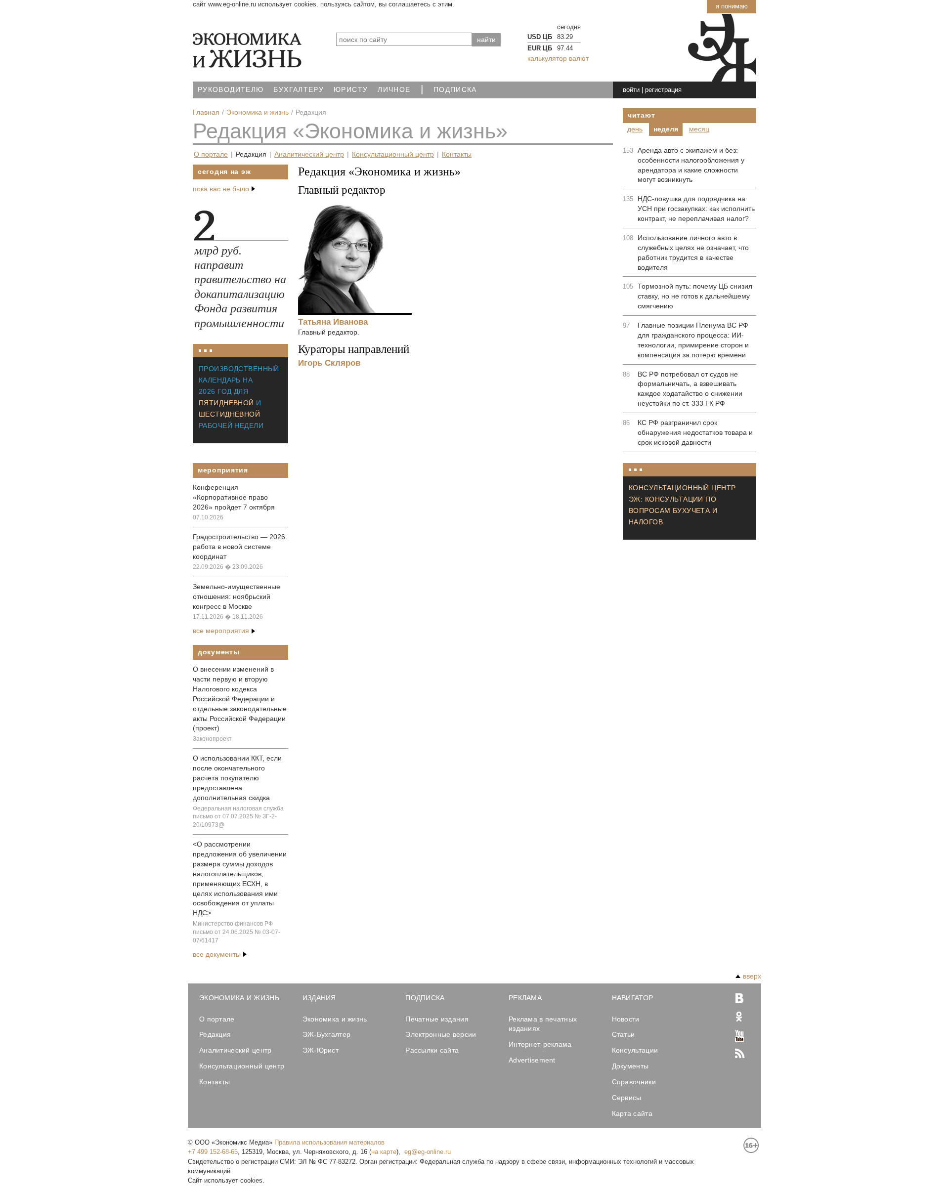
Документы (218, 652)
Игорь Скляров (329, 363)
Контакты (457, 154)
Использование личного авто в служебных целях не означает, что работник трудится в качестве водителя (693, 252)
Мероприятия (223, 470)
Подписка (455, 89)
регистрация (663, 89)
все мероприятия (221, 631)
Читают (641, 115)
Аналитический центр (309, 154)
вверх (752, 976)
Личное (394, 89)
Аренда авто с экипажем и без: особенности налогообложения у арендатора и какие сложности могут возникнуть (691, 165)
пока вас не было (221, 189)
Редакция (251, 154)
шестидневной (229, 414)
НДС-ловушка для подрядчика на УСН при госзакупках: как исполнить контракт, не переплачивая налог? (696, 208)
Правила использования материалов (329, 1142)
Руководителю (230, 89)
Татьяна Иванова (333, 322)
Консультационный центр (393, 154)
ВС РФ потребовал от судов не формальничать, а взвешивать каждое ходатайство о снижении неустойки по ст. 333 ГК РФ (690, 389)
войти (631, 89)
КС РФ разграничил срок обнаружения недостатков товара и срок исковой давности (695, 432)
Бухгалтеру (298, 89)
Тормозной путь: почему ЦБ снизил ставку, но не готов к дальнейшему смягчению (695, 296)
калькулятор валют (558, 58)
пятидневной (226, 403)
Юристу (351, 89)
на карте (383, 1151)
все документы (217, 954)
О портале (211, 154)
